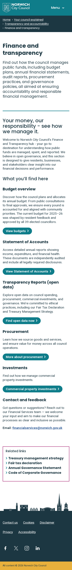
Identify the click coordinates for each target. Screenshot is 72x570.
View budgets (16, 231)
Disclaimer (47, 522)
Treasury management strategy (36, 458)
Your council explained (28, 20)
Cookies (28, 522)
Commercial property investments (31, 389)
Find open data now (20, 321)
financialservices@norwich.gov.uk (37, 428)
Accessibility (27, 532)
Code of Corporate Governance (34, 473)
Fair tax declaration (25, 463)
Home (7, 20)
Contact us (10, 522)
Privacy (8, 532)
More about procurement (24, 357)
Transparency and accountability (27, 24)
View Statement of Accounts (27, 271)
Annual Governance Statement (34, 468)
